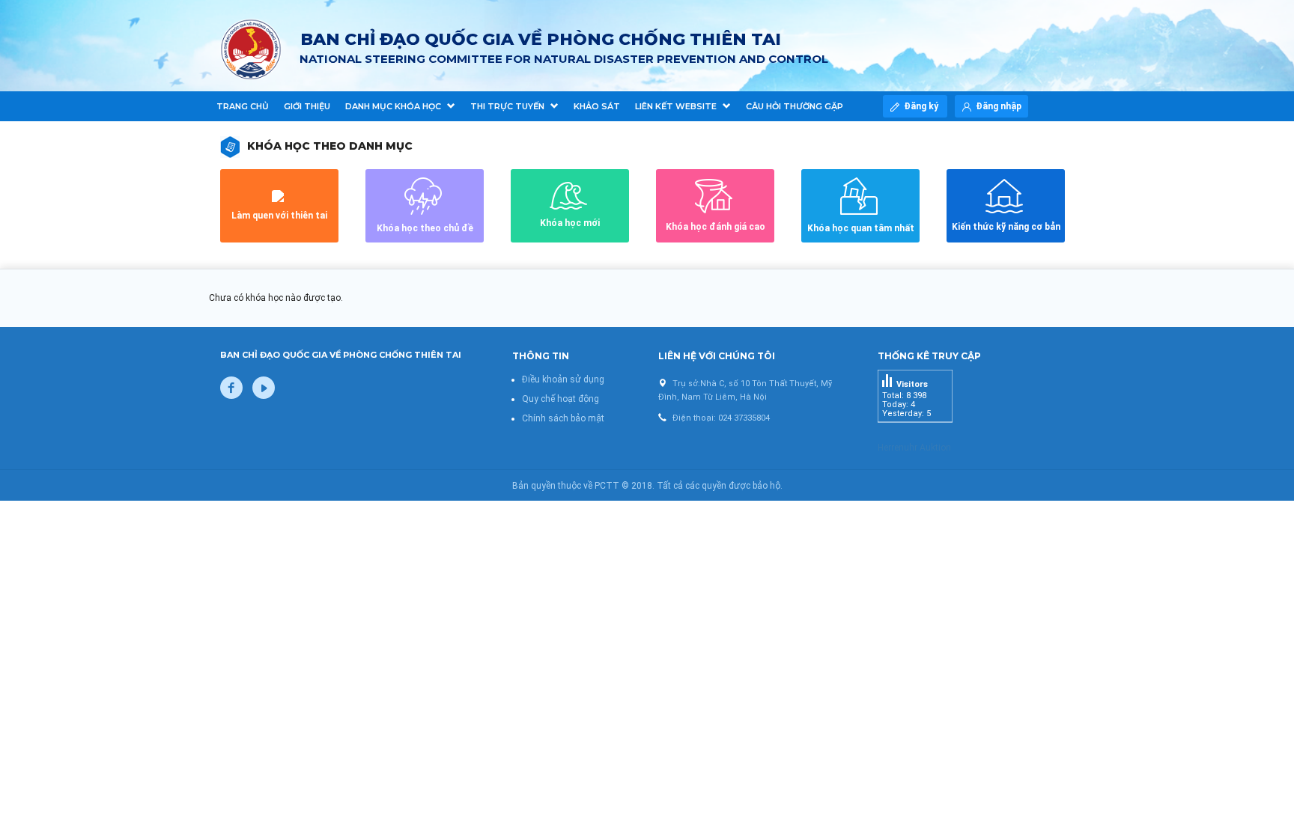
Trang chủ (242, 106)
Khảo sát (597, 106)
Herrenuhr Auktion (914, 447)
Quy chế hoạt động (560, 399)
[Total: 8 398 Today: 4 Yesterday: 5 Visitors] (915, 434)
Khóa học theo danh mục (330, 146)
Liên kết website (677, 106)
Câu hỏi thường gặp (794, 106)
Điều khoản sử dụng (563, 379)
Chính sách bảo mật (563, 418)
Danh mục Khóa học (394, 106)
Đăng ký (922, 106)
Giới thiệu (307, 106)
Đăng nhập (998, 106)
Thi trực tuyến (508, 106)
